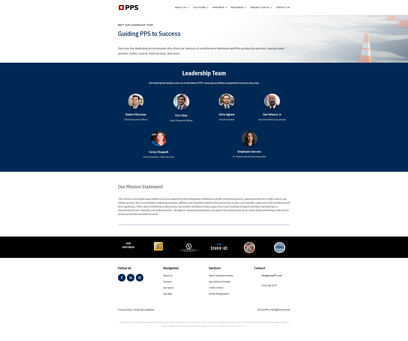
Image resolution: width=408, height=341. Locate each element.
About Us (180, 7)
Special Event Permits (219, 281)
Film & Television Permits (221, 275)
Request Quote (260, 7)
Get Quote (168, 287)
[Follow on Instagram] (139, 278)
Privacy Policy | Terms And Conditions (136, 309)
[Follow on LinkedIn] (131, 278)
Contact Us (283, 7)
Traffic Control (216, 287)
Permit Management (219, 293)
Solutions (199, 7)
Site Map (167, 293)
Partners (218, 7)
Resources (237, 7)
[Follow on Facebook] (122, 278)
